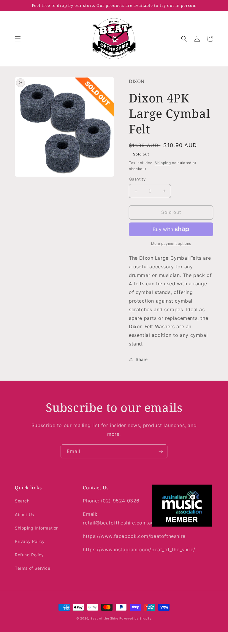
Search (22, 500)
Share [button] (142, 359)
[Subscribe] (160, 451)
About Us (24, 514)
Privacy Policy (30, 541)
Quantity (137, 179)
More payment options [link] (171, 243)
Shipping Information (37, 527)
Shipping (163, 163)
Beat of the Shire (104, 618)
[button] (17, 38)
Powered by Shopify (135, 618)
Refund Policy (29, 554)
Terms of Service (32, 568)
